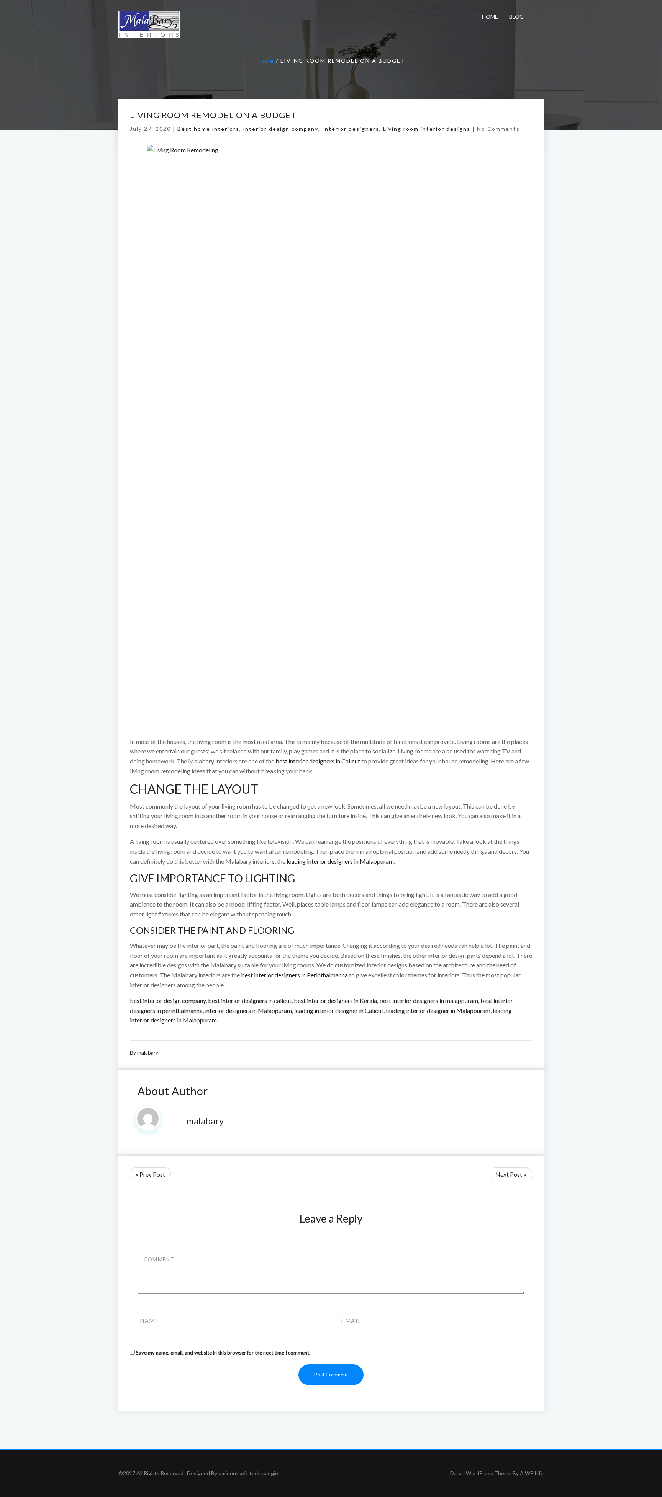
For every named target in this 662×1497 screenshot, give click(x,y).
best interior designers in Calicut (317, 761)
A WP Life (532, 1473)
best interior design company (168, 1000)
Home (490, 16)
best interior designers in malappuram (428, 1000)
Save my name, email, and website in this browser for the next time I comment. (223, 1353)
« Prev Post (150, 1174)
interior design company (280, 129)
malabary (147, 1052)
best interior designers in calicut (250, 1000)
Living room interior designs (426, 129)
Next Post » (510, 1174)
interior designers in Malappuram (248, 1010)
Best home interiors (208, 129)
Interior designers (350, 129)
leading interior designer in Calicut (338, 1010)
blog (516, 16)
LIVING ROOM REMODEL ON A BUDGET (213, 115)
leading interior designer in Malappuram (438, 1010)
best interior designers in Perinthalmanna (295, 974)
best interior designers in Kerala (335, 1000)
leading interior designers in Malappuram (340, 861)
